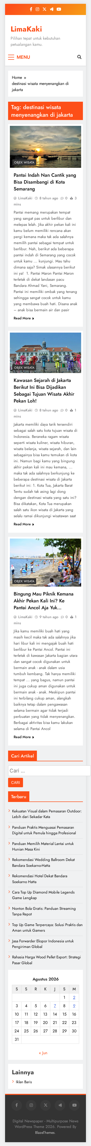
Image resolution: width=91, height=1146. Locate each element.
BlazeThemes (45, 1132)
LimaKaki (26, 29)
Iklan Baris (24, 1082)
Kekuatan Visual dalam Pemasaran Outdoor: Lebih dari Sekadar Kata (47, 814)
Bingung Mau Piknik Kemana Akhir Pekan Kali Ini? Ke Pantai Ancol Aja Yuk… (44, 600)
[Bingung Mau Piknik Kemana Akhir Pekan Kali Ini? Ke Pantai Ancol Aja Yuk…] (45, 563)
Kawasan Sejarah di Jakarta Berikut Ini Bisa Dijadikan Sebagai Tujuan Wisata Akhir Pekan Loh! (44, 390)
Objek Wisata (24, 162)
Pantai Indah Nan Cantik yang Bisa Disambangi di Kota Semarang (45, 182)
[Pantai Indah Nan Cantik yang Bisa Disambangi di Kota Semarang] (45, 147)
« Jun (43, 1053)
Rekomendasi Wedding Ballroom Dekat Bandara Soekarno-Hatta (43, 862)
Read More (22, 318)
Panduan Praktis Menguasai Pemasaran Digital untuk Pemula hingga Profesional (44, 830)
